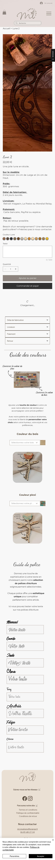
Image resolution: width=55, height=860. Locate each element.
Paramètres (14, 856)
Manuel (12, 622)
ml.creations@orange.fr (27, 829)
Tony (9, 689)
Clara (11, 672)
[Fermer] (51, 841)
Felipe (11, 722)
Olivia (10, 739)
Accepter (40, 856)
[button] (4, 12)
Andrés (14, 706)
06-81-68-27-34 (27, 832)
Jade (10, 655)
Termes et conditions (28, 810)
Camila (11, 639)
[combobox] (25, 442)
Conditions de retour (28, 816)
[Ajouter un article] (15, 269)
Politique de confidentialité (28, 813)
